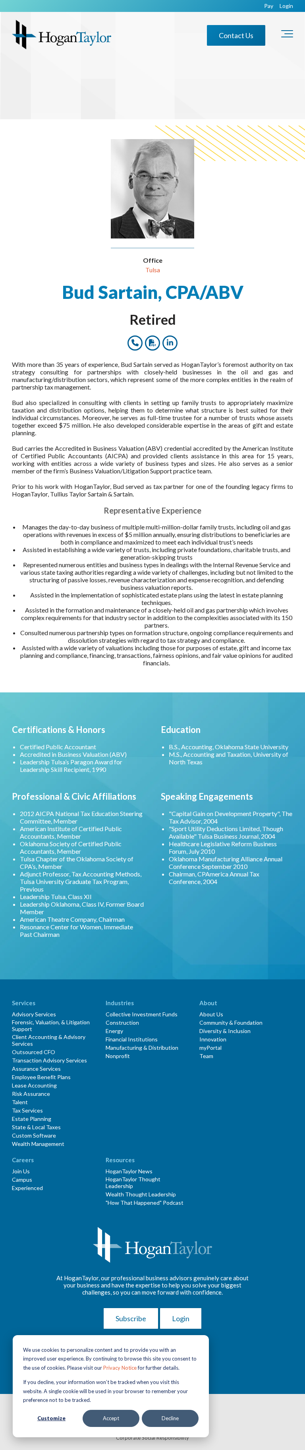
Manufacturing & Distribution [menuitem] (142, 1047)
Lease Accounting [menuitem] (34, 1085)
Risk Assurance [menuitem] (31, 1093)
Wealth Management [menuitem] (38, 1143)
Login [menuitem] (286, 6)
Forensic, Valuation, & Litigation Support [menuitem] (51, 1025)
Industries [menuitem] (120, 1002)
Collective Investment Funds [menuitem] (142, 1014)
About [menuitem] (208, 1002)
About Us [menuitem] (211, 1014)
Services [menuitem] (23, 1002)
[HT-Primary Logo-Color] (61, 35)
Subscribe (131, 1318)
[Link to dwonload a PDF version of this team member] (152, 343)
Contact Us (236, 35)
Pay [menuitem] (268, 6)
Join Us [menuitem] (21, 1171)
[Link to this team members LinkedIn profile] (170, 343)
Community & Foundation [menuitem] (231, 1022)
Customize (51, 1418)
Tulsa (152, 269)
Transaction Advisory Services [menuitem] (49, 1060)
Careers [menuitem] (23, 1159)
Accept (111, 1418)
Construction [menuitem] (122, 1022)
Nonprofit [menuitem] (118, 1056)
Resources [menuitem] (120, 1159)
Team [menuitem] (206, 1056)
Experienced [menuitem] (27, 1187)
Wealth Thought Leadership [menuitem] (141, 1194)
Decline (170, 1418)
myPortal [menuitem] (210, 1047)
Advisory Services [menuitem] (34, 1014)
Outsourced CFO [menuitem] (33, 1052)
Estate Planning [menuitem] (31, 1118)
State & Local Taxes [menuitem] (36, 1127)
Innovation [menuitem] (212, 1039)
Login (180, 1318)
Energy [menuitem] (114, 1030)
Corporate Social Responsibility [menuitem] (152, 1437)
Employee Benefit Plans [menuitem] (41, 1077)
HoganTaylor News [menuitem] (129, 1171)
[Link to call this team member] (135, 343)
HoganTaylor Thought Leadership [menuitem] (133, 1182)
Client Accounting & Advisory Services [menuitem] (48, 1040)
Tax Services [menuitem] (27, 1110)
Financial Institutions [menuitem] (132, 1039)
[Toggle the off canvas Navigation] (287, 35)
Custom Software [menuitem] (34, 1135)
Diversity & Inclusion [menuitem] (225, 1030)
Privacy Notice (120, 1368)
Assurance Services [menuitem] (36, 1068)
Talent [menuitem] (20, 1102)
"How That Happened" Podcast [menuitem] (144, 1202)
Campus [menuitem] (22, 1179)
